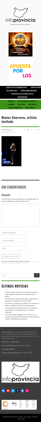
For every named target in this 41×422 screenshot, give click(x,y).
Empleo (11, 101)
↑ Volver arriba (20, 419)
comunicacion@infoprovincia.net (11, 353)
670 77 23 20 (26, 346)
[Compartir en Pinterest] (34, 130)
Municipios (22, 97)
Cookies (20, 417)
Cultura (21, 104)
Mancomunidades (29, 91)
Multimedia (30, 108)
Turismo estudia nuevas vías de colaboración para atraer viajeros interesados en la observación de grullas (21, 294)
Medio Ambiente (16, 108)
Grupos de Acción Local (22, 94)
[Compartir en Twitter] (27, 130)
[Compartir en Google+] (31, 130)
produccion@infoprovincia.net (11, 346)
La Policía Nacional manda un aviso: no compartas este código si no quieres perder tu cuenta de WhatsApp (21, 310)
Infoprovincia (6, 130)
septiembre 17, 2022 (8, 132)
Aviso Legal (27, 417)
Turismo (11, 104)
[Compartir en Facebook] (24, 130)
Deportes (32, 104)
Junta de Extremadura (16, 87)
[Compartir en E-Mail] (38, 130)
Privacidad (35, 417)
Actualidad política (27, 101)
